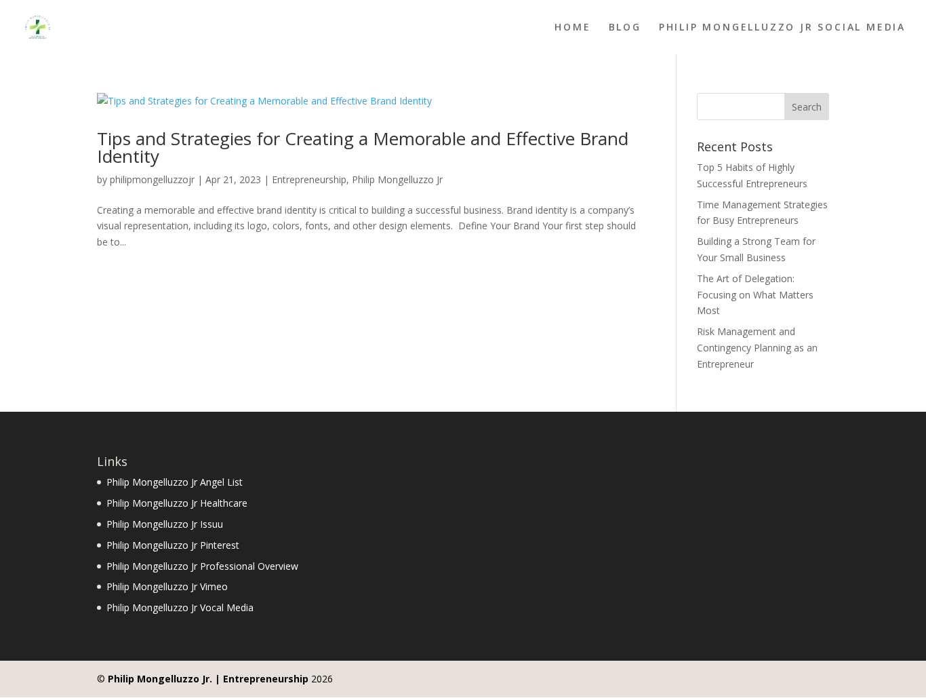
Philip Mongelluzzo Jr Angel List (174, 482)
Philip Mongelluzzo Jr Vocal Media (180, 607)
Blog (625, 27)
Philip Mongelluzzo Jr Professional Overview (202, 566)
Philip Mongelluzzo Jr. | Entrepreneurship (208, 678)
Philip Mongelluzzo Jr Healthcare (176, 503)
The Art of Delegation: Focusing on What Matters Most (755, 294)
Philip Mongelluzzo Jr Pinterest (172, 545)
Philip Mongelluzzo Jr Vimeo (167, 586)
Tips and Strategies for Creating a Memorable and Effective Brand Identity (362, 147)
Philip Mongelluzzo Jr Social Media (782, 27)
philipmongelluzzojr (152, 179)
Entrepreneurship (309, 179)
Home (572, 27)
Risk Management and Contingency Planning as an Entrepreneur (757, 347)
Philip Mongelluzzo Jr (397, 179)
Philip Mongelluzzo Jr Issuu (164, 524)
